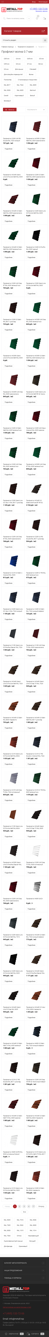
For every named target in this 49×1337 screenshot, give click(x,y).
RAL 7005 (7, 1225)
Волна (31, 74)
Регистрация (43, 2)
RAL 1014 (33, 1230)
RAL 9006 (33, 1220)
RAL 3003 (7, 1230)
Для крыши (19, 69)
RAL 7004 (7, 1236)
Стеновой (33, 69)
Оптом (19, 1236)
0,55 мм (6, 64)
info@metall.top (16, 1319)
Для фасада (8, 1246)
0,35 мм (6, 59)
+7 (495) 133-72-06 (39, 8)
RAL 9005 (7, 1220)
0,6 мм (18, 64)
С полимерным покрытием (27, 80)
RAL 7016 (20, 1220)
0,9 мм (6, 69)
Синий (6, 95)
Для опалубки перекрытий (13, 74)
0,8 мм (40, 64)
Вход (33, 2)
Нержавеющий (33, 1236)
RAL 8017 (7, 85)
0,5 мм (41, 59)
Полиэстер (7, 80)
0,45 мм (30, 59)
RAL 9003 (7, 90)
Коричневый (19, 95)
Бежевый (7, 101)
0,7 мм (29, 64)
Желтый (33, 90)
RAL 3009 (33, 1225)
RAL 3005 (33, 85)
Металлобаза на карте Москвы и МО (17, 1307)
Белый (32, 95)
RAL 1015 (20, 1230)
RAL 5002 (20, 1225)
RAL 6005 (20, 90)
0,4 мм (18, 59)
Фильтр (11, 110)
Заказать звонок (42, 11)
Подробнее (8, 149)
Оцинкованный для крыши (13, 1241)
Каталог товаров (12, 31)
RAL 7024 (20, 85)
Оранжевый (23, 1246)
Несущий (32, 1241)
